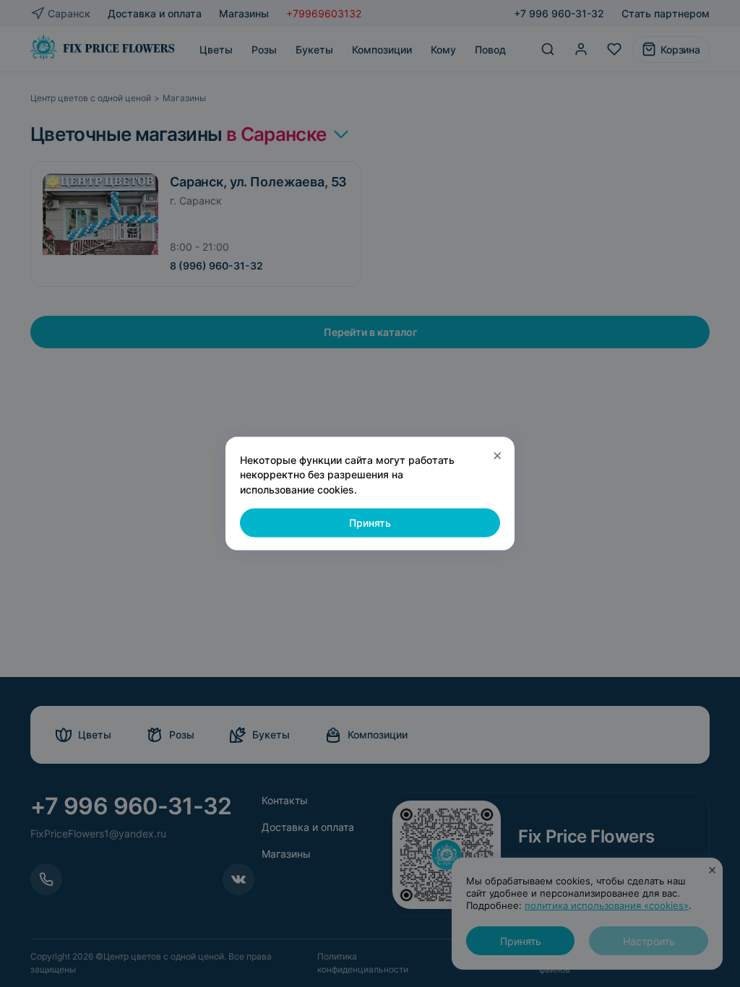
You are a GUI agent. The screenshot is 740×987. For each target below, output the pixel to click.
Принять (370, 523)
